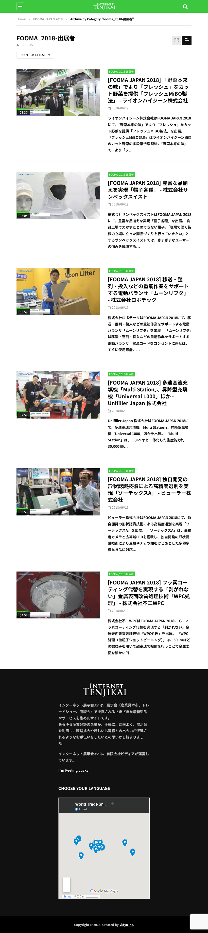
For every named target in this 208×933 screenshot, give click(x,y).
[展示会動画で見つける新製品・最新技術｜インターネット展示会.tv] (104, 6)
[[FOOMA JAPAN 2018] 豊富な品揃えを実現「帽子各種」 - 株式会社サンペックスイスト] (58, 195)
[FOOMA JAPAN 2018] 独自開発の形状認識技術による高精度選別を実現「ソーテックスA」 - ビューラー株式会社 (149, 489)
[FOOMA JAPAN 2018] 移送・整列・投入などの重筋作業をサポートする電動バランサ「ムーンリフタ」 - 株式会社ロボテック (148, 289)
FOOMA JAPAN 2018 (48, 19)
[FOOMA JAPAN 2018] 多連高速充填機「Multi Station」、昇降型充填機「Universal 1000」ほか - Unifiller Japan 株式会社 (148, 393)
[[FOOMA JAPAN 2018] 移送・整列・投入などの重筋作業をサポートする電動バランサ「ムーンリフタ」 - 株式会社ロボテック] (58, 292)
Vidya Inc (126, 924)
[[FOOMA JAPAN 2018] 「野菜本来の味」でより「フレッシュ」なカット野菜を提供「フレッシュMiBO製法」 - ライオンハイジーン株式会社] (58, 92)
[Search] (185, 6)
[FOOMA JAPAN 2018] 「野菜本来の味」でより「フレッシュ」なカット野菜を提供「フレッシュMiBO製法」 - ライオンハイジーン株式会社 (148, 90)
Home (21, 19)
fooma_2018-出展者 (121, 71)
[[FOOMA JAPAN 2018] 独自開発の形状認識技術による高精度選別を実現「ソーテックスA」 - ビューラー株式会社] (58, 491)
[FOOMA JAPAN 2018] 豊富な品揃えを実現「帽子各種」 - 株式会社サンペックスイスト (148, 189)
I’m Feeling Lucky (73, 770)
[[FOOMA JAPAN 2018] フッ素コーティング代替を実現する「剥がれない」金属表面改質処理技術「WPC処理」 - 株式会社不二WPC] (58, 595)
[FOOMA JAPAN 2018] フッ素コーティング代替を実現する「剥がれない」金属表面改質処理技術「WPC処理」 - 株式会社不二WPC (149, 593)
